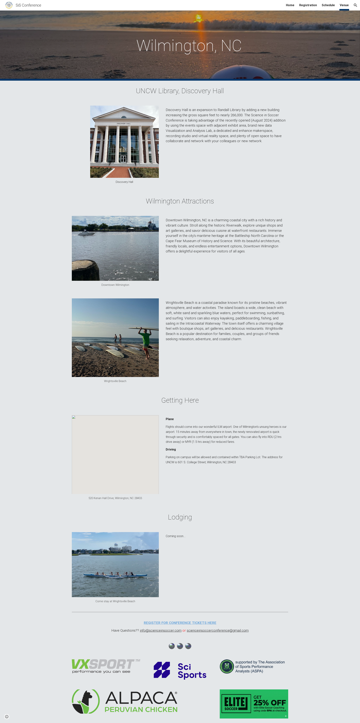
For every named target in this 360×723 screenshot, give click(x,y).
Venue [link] (344, 5)
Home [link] (290, 5)
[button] (355, 5)
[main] (189, 45)
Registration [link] (308, 5)
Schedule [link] (328, 5)
